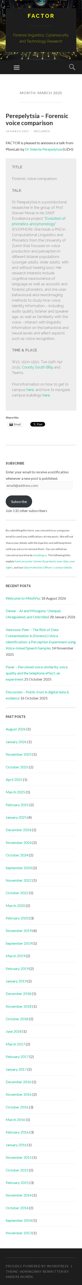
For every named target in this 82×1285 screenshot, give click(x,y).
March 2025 (15, 792)
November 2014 (19, 1195)
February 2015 (17, 1182)
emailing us (40, 555)
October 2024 (17, 855)
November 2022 (19, 880)
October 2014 (17, 1208)
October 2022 (17, 893)
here (30, 390)
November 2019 (19, 930)
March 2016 (15, 1119)
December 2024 (18, 830)
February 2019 (17, 968)
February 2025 (17, 805)
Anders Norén (19, 1277)
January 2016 (16, 1145)
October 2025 (17, 767)
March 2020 (15, 905)
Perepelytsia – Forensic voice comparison (37, 119)
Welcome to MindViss (23, 598)
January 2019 (16, 981)
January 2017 (16, 1069)
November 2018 (19, 1006)
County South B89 (37, 367)
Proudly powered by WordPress (37, 1266)
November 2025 (19, 754)
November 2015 (19, 1157)
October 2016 (17, 1107)
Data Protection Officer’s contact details (48, 567)
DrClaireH (42, 131)
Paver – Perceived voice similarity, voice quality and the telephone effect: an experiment (37, 673)
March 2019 (15, 956)
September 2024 (19, 868)
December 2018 (18, 993)
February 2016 (17, 1132)
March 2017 (15, 1044)
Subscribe (19, 501)
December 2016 (18, 1082)
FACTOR (41, 16)
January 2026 (16, 742)
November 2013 (19, 1233)
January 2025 (16, 817)
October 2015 (17, 1170)
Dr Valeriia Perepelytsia (43, 149)
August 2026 (16, 729)
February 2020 (17, 918)
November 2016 (19, 1094)
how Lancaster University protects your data (41, 561)
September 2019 (19, 943)
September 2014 (19, 1220)
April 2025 (14, 779)
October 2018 (17, 1019)
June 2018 (14, 1031)
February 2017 (17, 1056)
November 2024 (19, 842)
